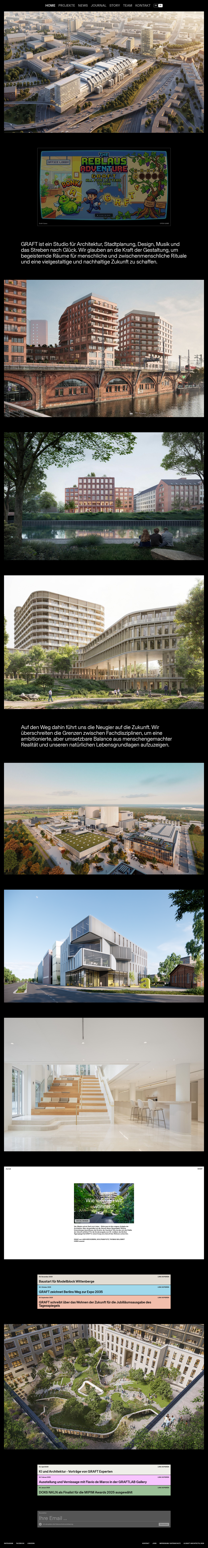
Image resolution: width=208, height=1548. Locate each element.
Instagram (8, 1543)
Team (127, 5)
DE (160, 5)
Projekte (66, 5)
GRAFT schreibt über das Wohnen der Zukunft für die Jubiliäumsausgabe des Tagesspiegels (95, 1304)
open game (164, 223)
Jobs (154, 1543)
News (83, 5)
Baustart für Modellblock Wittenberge (66, 1281)
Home (50, 5)
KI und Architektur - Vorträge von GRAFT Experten (76, 1471)
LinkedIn (31, 1543)
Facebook (20, 1543)
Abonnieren (164, 1524)
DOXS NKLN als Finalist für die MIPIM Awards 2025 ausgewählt (85, 1492)
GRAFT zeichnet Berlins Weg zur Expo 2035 (71, 1292)
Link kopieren (163, 1277)
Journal (98, 5)
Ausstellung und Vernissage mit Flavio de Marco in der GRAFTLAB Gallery (93, 1482)
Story (114, 5)
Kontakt (143, 5)
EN (156, 5)
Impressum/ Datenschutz (170, 1543)
